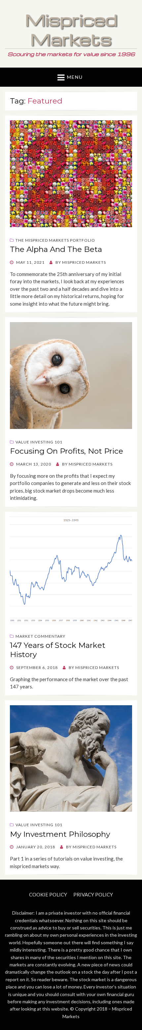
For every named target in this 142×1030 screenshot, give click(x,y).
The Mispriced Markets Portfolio (55, 240)
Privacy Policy (93, 894)
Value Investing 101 (39, 441)
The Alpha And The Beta (56, 249)
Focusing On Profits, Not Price (66, 451)
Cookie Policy (48, 894)
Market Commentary (40, 636)
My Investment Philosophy (60, 834)
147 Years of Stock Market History (57, 650)
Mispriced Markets (71, 29)
